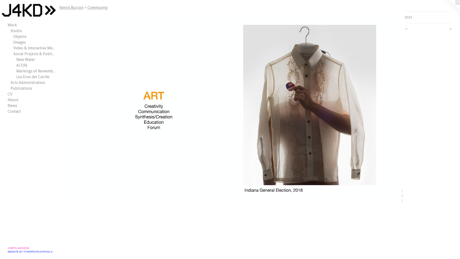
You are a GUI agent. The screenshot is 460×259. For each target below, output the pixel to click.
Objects (19, 36)
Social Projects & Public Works (34, 54)
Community (97, 7)
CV (10, 94)
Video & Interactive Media (34, 48)
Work (12, 25)
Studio (16, 31)
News (12, 105)
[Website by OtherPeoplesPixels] (450, 9)
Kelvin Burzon (71, 7)
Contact (14, 111)
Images (19, 42)
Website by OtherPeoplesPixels (30, 251)
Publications (21, 88)
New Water (25, 59)
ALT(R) (21, 65)
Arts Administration (28, 82)
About (13, 100)
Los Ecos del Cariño (33, 77)
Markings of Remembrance (36, 71)
